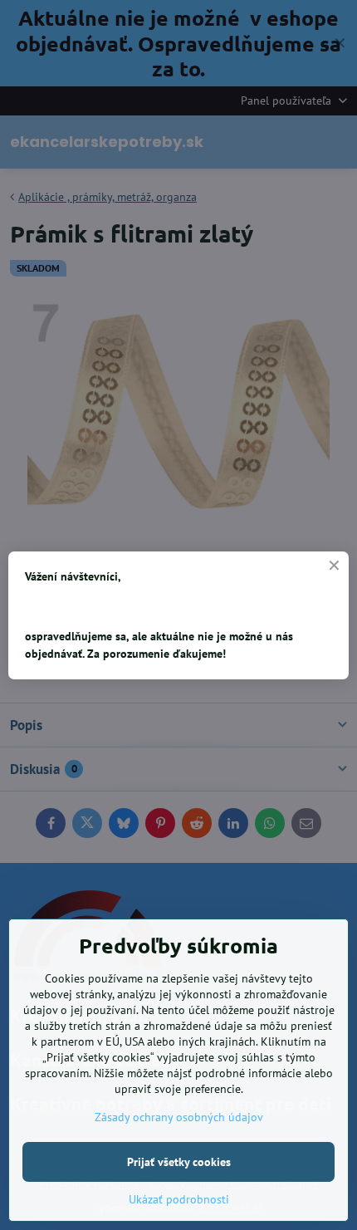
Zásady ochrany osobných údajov (179, 1117)
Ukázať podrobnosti (179, 1199)
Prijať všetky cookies (179, 1161)
